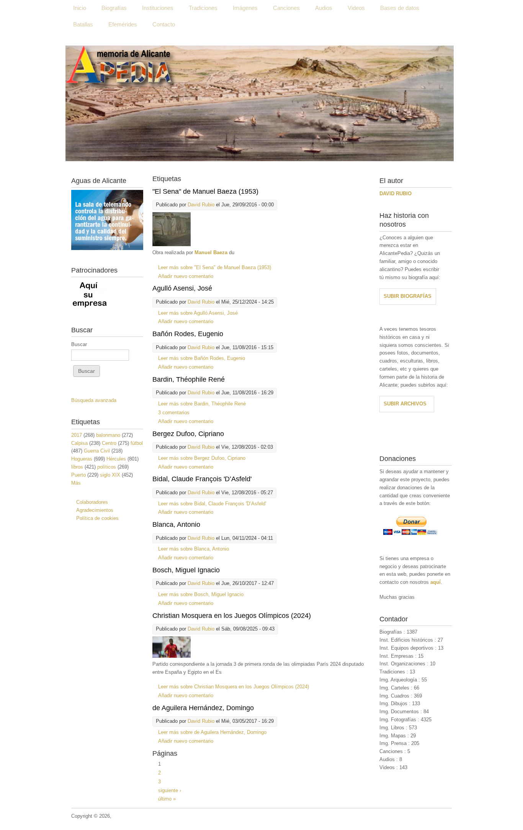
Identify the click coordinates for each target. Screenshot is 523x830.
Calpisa (79, 443)
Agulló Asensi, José (182, 288)
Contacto (163, 24)
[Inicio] (259, 103)
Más (76, 483)
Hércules (116, 459)
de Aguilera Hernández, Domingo (203, 708)
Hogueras (81, 459)
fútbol (137, 443)
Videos (356, 8)
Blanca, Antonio (176, 524)
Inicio (79, 8)
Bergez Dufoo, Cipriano (188, 434)
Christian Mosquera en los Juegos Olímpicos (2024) (231, 615)
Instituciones (157, 8)
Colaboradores (92, 502)
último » (167, 799)
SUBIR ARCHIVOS (405, 404)
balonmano (108, 435)
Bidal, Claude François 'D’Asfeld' (202, 479)
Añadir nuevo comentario (185, 276)
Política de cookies (97, 518)
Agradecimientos (94, 510)
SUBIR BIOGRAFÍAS (407, 296)
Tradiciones (203, 8)
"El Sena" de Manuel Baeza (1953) (205, 191)
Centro (109, 443)
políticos (106, 467)
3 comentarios (174, 412)
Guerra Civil (97, 451)
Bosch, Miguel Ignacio (186, 570)
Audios (323, 8)
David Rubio (201, 205)
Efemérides (122, 24)
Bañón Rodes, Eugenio (187, 334)
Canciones (286, 8)
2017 (76, 435)
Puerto (78, 475)
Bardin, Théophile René (188, 379)
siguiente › (169, 790)
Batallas (83, 24)
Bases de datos (399, 8)
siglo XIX (110, 475)
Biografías (114, 8)
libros (77, 467)
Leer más (214, 267)
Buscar (79, 344)
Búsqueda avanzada (93, 400)
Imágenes (245, 8)
